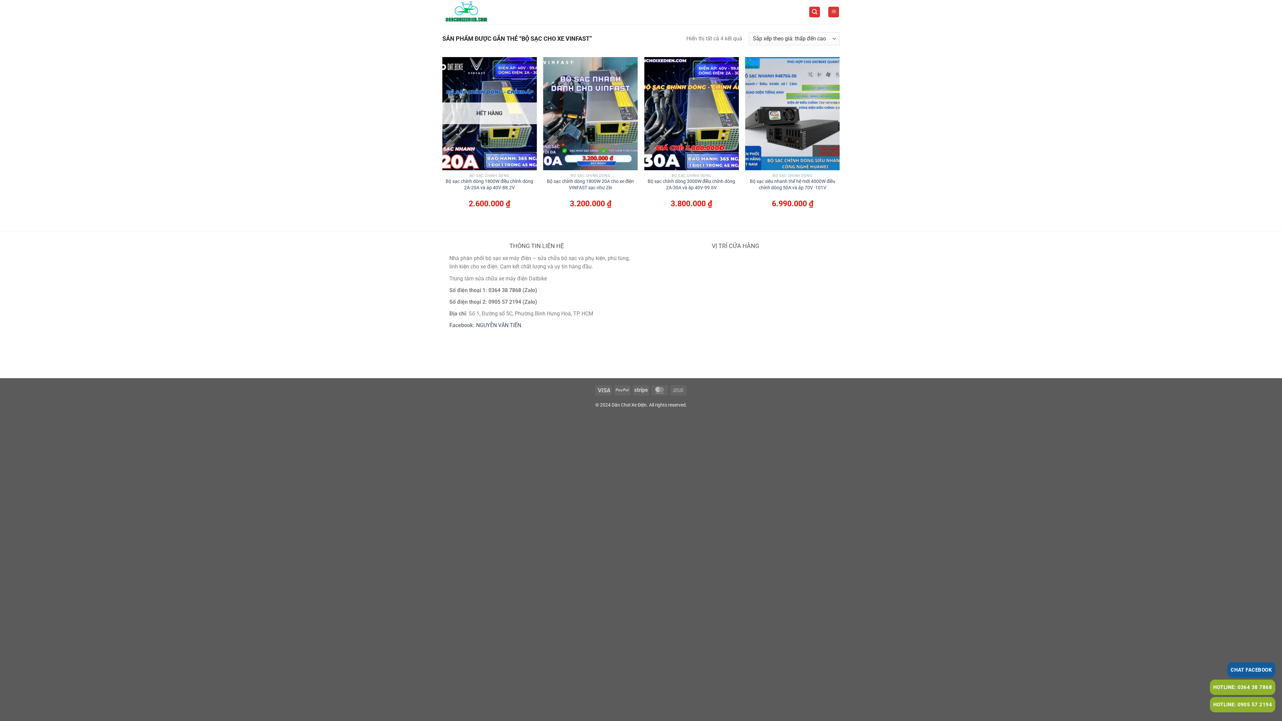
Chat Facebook (1251, 670)
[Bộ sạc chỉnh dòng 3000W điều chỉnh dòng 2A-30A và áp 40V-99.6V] (691, 113)
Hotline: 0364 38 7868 (1242, 687)
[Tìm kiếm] (814, 12)
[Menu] (833, 12)
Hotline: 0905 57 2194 (1242, 705)
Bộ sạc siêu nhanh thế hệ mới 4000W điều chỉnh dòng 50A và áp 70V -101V (792, 185)
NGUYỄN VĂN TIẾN (498, 325)
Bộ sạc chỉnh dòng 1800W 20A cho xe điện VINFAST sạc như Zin (590, 185)
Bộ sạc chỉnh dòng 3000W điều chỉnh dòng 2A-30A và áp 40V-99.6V (691, 185)
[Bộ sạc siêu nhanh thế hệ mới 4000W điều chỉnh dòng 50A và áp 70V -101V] (792, 113)
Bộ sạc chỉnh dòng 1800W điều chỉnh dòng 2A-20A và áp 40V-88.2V (489, 185)
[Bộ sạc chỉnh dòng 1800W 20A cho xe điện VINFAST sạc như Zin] (590, 113)
